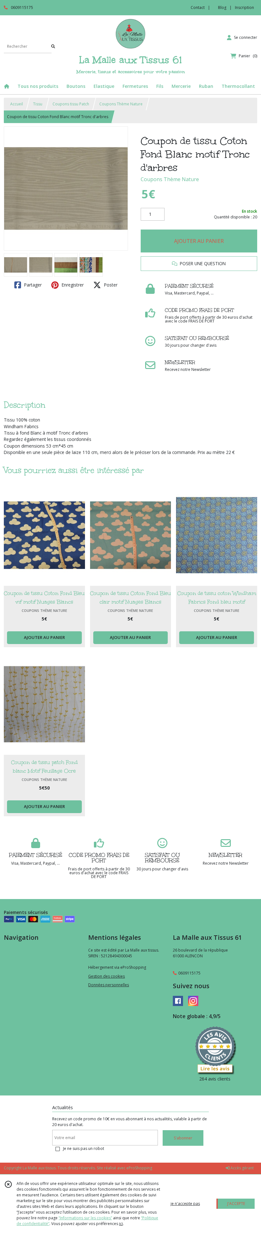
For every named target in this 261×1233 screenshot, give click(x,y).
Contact (198, 7)
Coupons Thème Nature (121, 104)
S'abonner (183, 1138)
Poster (109, 285)
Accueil (16, 104)
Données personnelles (108, 985)
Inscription (244, 7)
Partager (32, 285)
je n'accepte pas (185, 1203)
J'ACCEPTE (236, 1203)
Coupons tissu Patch (71, 104)
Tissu (37, 104)
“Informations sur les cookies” (85, 1218)
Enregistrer (72, 285)
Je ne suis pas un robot (83, 1148)
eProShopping (139, 1168)
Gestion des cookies (106, 976)
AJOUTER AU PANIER (199, 240)
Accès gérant (241, 1168)
